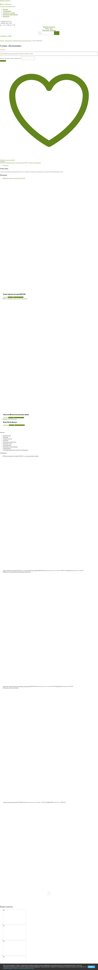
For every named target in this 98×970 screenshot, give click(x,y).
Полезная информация (10, 14)
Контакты (6, 16)
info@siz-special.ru (49, 27)
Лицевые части (7, 443)
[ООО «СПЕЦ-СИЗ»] (6, 4)
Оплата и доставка (9, 13)
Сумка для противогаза (35, 162)
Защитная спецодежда (9, 442)
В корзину (3, 60)
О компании (7, 11)
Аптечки (5, 440)
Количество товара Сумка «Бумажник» (10, 58)
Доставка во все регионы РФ (7, 6)
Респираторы (7, 445)
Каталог (5, 9)
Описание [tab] (5, 165)
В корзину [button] (10, 297)
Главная (2, 40)
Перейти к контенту (5, 0)
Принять (91, 966)
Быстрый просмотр (18, 297)
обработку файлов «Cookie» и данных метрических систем (18, 968)
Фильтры (5, 437)
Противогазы (8, 40)
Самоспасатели (7, 439)
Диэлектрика (7, 448)
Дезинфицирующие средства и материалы (15, 450)
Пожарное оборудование (10, 446)
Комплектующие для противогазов (22, 40)
